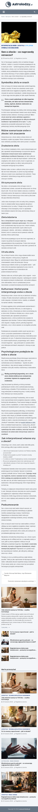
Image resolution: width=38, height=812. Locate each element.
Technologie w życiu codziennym (19, 695)
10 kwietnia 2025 (8, 58)
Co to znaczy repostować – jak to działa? (16, 731)
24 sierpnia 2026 (8, 702)
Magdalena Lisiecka (21, 58)
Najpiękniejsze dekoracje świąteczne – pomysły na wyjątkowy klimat (23, 650)
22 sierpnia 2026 (8, 801)
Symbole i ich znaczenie (10, 48)
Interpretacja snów (9, 45)
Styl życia (29, 45)
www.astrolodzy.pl (24, 809)
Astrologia (5, 761)
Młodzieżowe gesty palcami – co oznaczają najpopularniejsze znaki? (23, 641)
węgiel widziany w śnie (28, 422)
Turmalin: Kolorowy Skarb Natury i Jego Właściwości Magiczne (17, 574)
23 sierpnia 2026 (8, 734)
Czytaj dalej (4, 627)
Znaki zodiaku (14, 761)
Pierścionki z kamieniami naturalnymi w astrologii (21, 581)
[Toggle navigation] (3, 11)
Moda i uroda (13, 794)
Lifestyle (21, 45)
